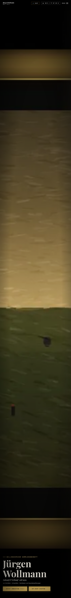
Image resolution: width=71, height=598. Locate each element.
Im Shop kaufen (39, 588)
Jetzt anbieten (15, 588)
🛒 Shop (35, 3)
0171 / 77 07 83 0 (51, 3)
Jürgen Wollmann (8, 3)
